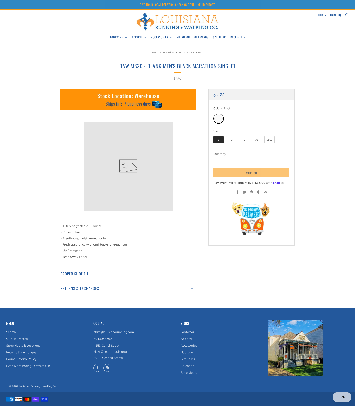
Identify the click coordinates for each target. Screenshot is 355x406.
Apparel (137, 37)
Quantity (219, 154)
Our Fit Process (17, 339)
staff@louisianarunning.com (113, 332)
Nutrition (183, 37)
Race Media (237, 37)
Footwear (116, 37)
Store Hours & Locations (23, 345)
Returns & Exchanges (21, 352)
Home (155, 52)
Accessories (159, 37)
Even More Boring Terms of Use (28, 366)
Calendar (219, 37)
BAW (177, 78)
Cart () (335, 15)
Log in (322, 15)
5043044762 (102, 339)
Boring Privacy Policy (21, 359)
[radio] (218, 119)
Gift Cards (201, 37)
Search (11, 332)
